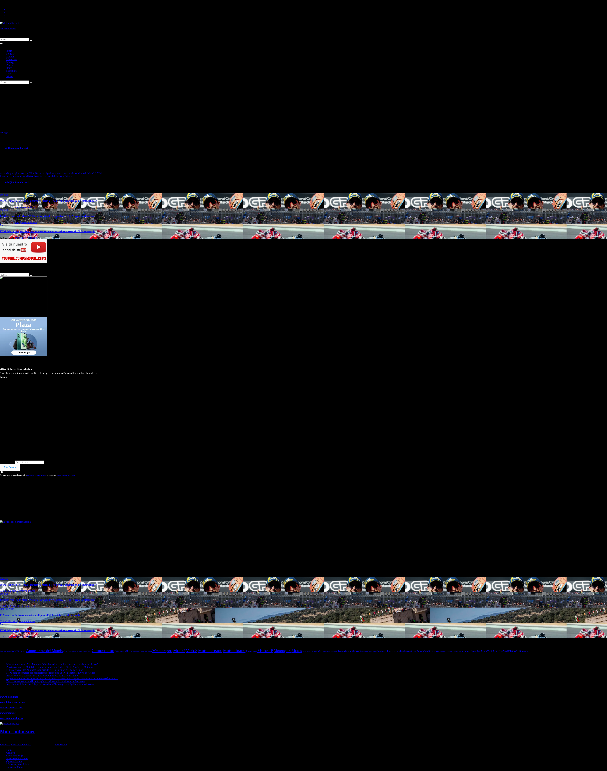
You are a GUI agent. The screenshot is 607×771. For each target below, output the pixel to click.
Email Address (7, 462)
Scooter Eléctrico (440, 651)
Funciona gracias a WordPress (15, 744)
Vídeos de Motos (14, 767)
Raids (9, 68)
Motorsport (282, 650)
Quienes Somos (14, 761)
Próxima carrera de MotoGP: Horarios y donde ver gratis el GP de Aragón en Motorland (47, 216)
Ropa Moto (422, 651)
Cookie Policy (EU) (16, 755)
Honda (129, 651)
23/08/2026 (6, 591)
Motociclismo (210, 650)
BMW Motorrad (18, 651)
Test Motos (482, 651)
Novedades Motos (348, 651)
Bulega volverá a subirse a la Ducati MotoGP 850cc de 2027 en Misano (42, 675)
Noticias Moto (7, 609)
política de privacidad (36, 475)
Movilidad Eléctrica (310, 651)
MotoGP (265, 650)
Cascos (76, 651)
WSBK (517, 651)
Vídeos (9, 76)
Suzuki (473, 651)
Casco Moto (68, 651)
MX (319, 651)
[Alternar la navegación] (1, 43)
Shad (456, 651)
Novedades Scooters (367, 651)
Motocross (11, 59)
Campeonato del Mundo (44, 651)
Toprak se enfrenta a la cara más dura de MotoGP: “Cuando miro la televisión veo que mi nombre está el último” (62, 678)
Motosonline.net (8, 28)
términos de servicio (66, 475)
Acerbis (3, 651)
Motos (296, 650)
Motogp (10, 62)
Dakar (117, 651)
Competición (103, 650)
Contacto (10, 752)
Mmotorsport (162, 651)
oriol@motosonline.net (16, 148)
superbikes (464, 651)
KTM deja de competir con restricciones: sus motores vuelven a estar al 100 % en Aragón (47, 231)
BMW (8, 651)
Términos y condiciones (18, 764)
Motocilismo (234, 650)
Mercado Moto (146, 651)
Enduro (10, 56)
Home (9, 750)
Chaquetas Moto (85, 651)
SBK (430, 651)
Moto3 (191, 650)
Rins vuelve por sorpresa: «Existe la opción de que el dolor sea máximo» (36, 176)
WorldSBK (508, 651)
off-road (378, 651)
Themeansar (61, 744)
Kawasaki (136, 651)
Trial (8, 73)
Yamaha (525, 651)
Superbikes (11, 70)
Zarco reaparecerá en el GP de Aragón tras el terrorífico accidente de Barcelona (45, 681)
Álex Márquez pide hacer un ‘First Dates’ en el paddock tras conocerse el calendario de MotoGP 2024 (51, 173)
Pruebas (10, 65)
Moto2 (179, 650)
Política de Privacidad (17, 758)
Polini (384, 651)
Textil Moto (492, 651)
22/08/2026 (6, 621)
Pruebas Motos (403, 651)
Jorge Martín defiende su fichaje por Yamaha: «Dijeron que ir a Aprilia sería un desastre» (50, 684)
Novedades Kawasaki (329, 651)
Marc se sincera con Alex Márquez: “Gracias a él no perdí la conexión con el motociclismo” (48, 201)
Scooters (450, 651)
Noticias (10, 53)
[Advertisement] (303, 107)
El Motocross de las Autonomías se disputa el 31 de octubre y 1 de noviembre (41, 615)
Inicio (9, 50)
